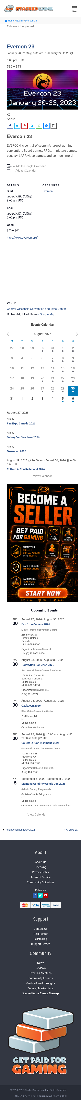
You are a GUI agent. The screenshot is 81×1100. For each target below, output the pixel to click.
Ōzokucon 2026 (16, 451)
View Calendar (42, 476)
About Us (40, 862)
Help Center (40, 933)
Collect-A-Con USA (43, 768)
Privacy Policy (40, 872)
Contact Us (40, 928)
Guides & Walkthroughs (40, 983)
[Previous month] (8, 334)
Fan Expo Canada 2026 (21, 423)
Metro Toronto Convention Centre (39, 629)
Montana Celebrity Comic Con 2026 (43, 783)
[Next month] (77, 334)
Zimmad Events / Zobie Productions (52, 805)
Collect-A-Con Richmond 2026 (26, 469)
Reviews (41, 968)
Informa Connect (42, 649)
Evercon (47, 191)
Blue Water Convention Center (37, 711)
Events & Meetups (41, 973)
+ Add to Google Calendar (29, 166)
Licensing (40, 867)
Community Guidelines (40, 882)
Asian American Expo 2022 (20, 829)
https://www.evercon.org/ (22, 237)
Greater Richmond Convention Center (41, 748)
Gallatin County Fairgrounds (36, 789)
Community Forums (41, 978)
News (40, 963)
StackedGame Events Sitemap (40, 993)
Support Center (40, 944)
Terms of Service (41, 877)
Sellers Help (41, 938)
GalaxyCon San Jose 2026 (23, 437)
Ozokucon (38, 727)
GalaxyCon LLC (41, 690)
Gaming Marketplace (40, 988)
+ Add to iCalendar (24, 170)
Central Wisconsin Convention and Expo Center (36, 309)
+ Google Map (46, 314)
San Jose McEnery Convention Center (41, 670)
